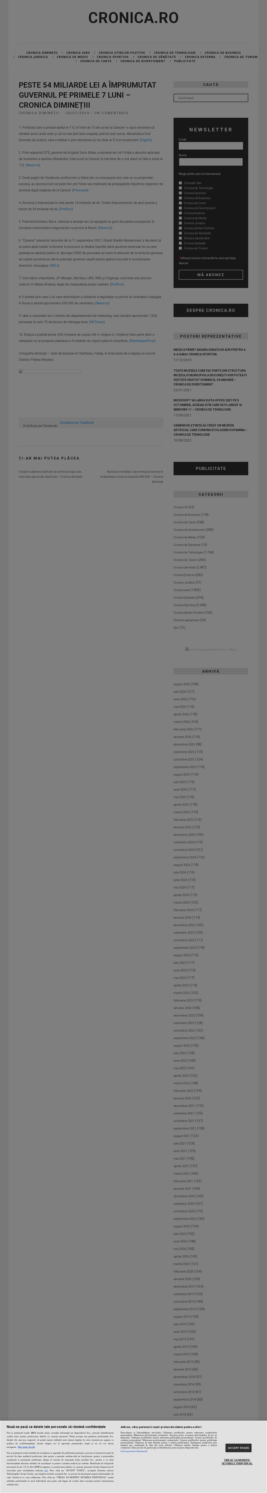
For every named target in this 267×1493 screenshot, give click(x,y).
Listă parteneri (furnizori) (134, 1451)
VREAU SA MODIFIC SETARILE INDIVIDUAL (237, 1462)
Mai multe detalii (26, 1447)
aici (46, 1470)
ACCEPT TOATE (238, 1447)
